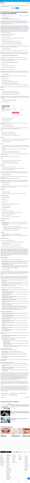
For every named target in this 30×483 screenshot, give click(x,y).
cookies (8, 5)
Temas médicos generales (8, 473)
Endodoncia (7, 464)
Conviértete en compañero (20, 459)
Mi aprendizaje (2, 458)
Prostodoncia (8, 460)
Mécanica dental (8, 471)
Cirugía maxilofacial (8, 470)
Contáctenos (26, 460)
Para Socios (26, 459)
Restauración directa (8, 466)
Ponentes (13, 457)
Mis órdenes (20, 457)
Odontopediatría (8, 467)
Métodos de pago (27, 465)
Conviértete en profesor (2, 460)
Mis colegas (13, 458)
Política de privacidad (26, 462)
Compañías (13, 461)
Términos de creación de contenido (26, 469)
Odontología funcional (7, 459)
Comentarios (1, 465)
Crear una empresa (14, 462)
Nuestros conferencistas (26, 458)
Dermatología (8, 479)
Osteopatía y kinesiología (8, 475)
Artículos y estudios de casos (2, 462)
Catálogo (1, 457)
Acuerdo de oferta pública (27, 467)
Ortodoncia (7, 457)
